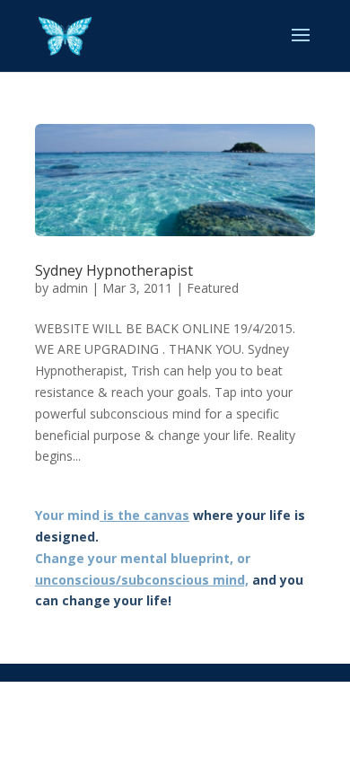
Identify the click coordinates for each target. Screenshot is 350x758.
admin (70, 287)
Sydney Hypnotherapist (114, 270)
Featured (213, 287)
